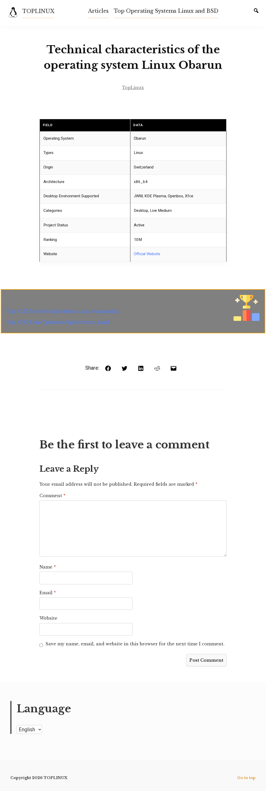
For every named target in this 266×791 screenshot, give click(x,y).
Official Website (147, 254)
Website (48, 618)
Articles (98, 11)
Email (47, 592)
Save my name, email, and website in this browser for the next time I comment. (134, 643)
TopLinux (133, 87)
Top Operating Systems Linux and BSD (166, 11)
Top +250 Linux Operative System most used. (58, 322)
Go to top (246, 777)
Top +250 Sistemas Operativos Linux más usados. (63, 311)
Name (47, 567)
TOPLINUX (38, 11)
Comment (52, 495)
